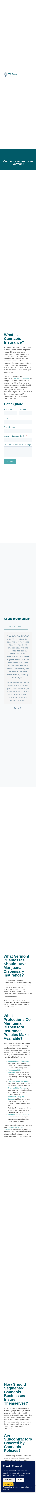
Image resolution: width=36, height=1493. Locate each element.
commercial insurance (21, 378)
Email (6, 418)
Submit (10, 461)
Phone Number (10, 427)
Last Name (23, 409)
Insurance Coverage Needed (15, 436)
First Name (8, 409)
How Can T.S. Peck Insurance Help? (17, 445)
